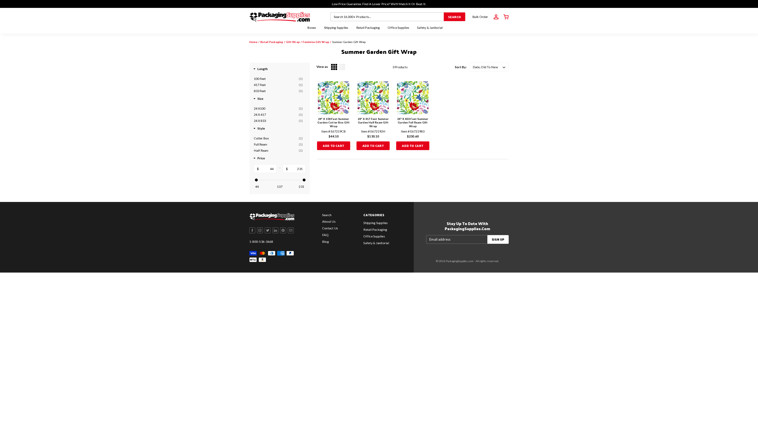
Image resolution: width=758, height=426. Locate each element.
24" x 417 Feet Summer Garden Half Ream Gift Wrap (373, 122)
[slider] (256, 179)
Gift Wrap (293, 42)
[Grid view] (334, 67)
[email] (291, 230)
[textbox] (268, 168)
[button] (506, 17)
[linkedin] (275, 230)
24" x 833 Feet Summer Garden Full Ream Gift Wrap (412, 122)
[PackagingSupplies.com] (279, 17)
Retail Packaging (271, 42)
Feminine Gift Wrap (316, 42)
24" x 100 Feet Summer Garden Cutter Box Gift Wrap (333, 122)
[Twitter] (268, 230)
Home (253, 42)
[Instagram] (260, 230)
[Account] (496, 17)
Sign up (498, 239)
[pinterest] (283, 230)
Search (454, 17)
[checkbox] (278, 78)
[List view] (342, 67)
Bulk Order (480, 17)
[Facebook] (252, 230)
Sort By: (461, 67)
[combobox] (387, 16)
